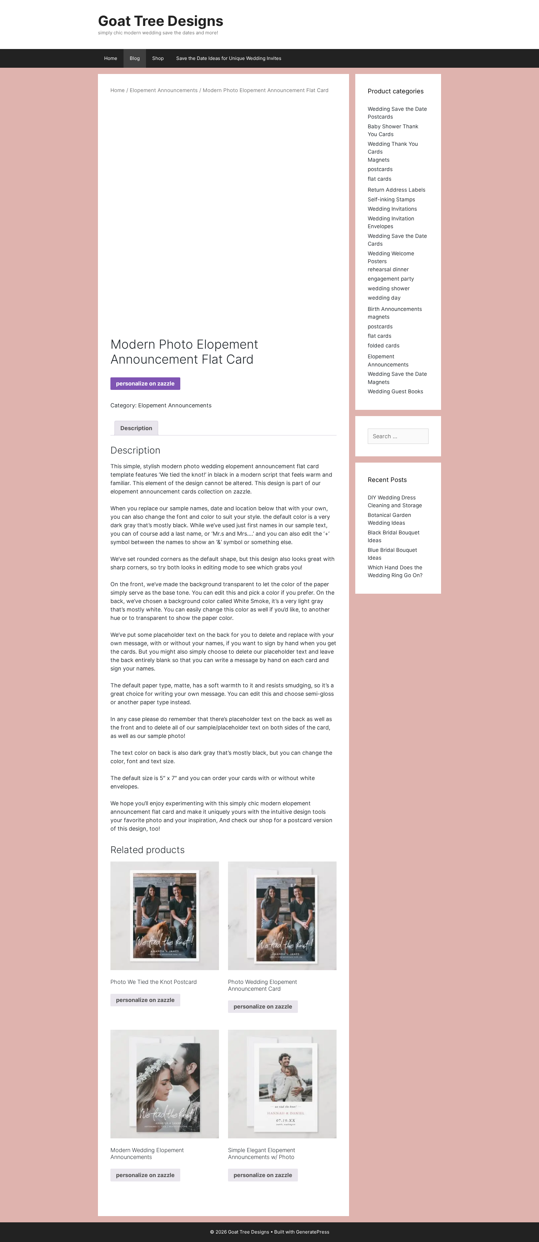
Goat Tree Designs (160, 20)
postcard (300, 820)
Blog (135, 58)
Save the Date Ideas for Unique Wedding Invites (228, 58)
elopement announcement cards (153, 491)
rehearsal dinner (388, 269)
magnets (379, 317)
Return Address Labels (396, 190)
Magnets (379, 160)
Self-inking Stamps (391, 199)
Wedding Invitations (392, 209)
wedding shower (389, 288)
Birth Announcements (395, 309)
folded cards (384, 345)
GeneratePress (312, 1232)
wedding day (384, 298)
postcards (380, 169)
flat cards (379, 179)
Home (110, 58)
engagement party (391, 279)
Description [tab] (136, 428)
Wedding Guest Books (395, 391)
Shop (158, 58)
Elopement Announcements (164, 90)
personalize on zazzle (145, 383)
